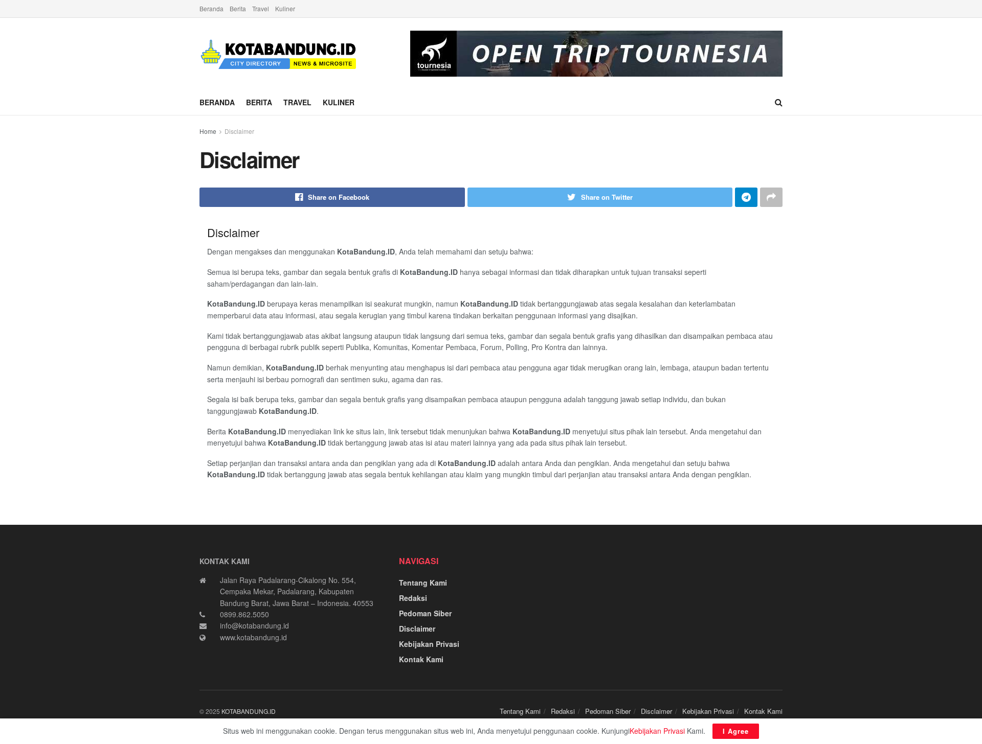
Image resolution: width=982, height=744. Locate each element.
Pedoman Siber (425, 613)
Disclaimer (239, 131)
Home (207, 131)
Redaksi (413, 598)
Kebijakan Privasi (429, 644)
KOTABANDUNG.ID (248, 711)
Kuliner (285, 8)
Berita (238, 8)
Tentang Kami (423, 582)
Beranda (211, 8)
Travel (260, 8)
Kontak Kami (421, 659)
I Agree (736, 731)
